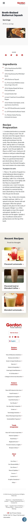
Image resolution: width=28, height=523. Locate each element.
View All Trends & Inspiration (13, 432)
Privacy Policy (9, 507)
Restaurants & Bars (13, 358)
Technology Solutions (13, 412)
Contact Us (13, 476)
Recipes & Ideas (13, 447)
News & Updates (13, 470)
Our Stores (13, 467)
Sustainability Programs (13, 419)
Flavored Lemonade (13, 264)
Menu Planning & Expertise (13, 415)
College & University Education (13, 376)
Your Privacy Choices (15, 513)
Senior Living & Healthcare (13, 361)
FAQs (13, 482)
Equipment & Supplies (13, 396)
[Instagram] (10, 337)
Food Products (13, 393)
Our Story (13, 461)
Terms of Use (18, 507)
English (13, 341)
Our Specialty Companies (13, 406)
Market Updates (13, 435)
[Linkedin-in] (18, 337)
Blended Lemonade (13, 310)
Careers (13, 473)
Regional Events (13, 441)
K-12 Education (13, 373)
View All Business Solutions (13, 354)
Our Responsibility (13, 464)
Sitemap (14, 508)
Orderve (13, 409)
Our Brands (13, 403)
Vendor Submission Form (17, 501)
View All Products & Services (13, 390)
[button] (6, 55)
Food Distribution (13, 399)
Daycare (13, 364)
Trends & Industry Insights (13, 444)
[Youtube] (15, 337)
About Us (8, 499)
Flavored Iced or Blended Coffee (11, 287)
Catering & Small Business (13, 370)
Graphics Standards (13, 479)
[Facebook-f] (12, 337)
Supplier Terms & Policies (16, 505)
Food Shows (13, 438)
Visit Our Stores (14, 332)
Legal (6, 505)
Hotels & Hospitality (13, 367)
